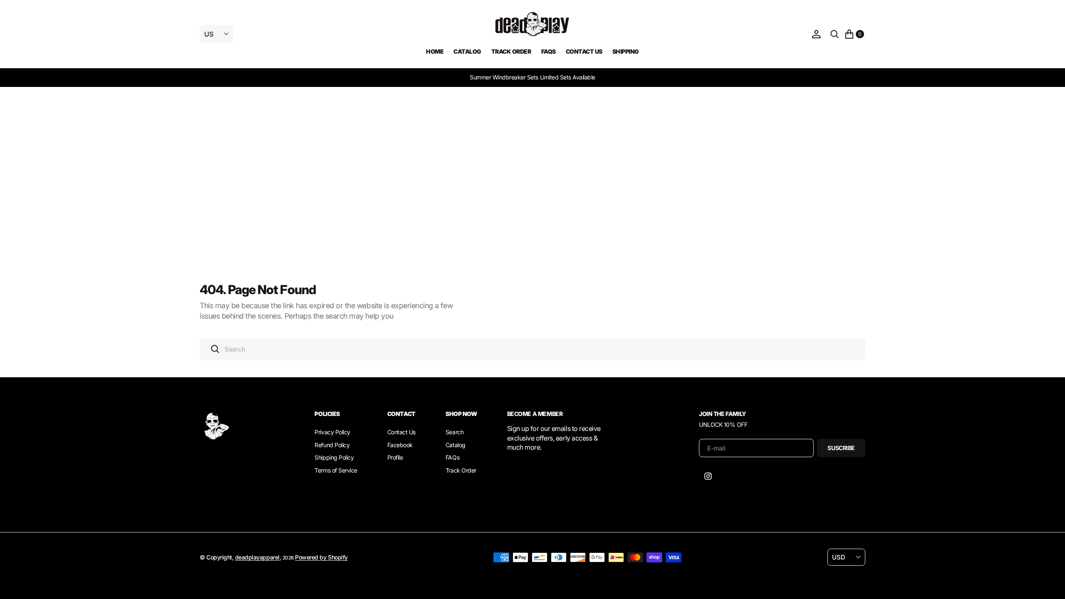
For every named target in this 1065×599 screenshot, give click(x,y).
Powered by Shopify (321, 557)
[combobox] (532, 349)
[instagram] (708, 476)
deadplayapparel (257, 557)
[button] (816, 34)
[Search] (834, 34)
